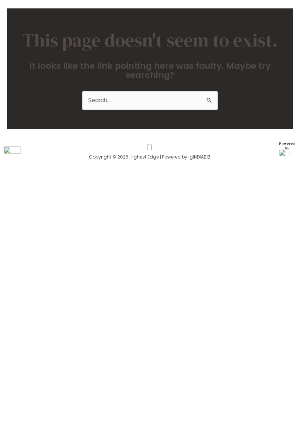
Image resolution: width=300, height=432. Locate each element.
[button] (149, 147)
